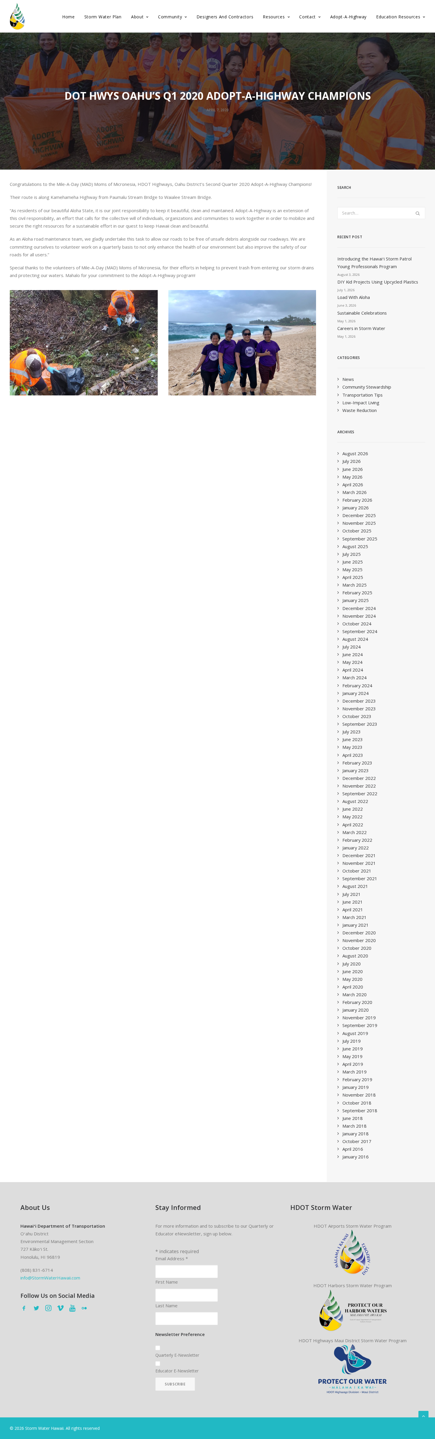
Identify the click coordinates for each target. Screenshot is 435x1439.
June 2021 (352, 902)
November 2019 (359, 1018)
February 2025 (357, 592)
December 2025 (359, 515)
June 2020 (352, 971)
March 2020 (354, 994)
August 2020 (355, 956)
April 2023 (352, 755)
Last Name (166, 1305)
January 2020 (355, 1010)
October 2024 (356, 624)
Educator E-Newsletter (177, 1371)
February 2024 (357, 685)
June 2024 (352, 654)
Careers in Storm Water (361, 328)
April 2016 (352, 1149)
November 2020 (359, 940)
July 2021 (351, 894)
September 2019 (359, 1025)
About (137, 17)
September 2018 (359, 1110)
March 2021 (354, 917)
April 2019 (352, 1064)
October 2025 (356, 531)
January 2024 (355, 693)
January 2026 (355, 508)
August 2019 (355, 1033)
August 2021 (355, 886)
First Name (166, 1282)
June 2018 (352, 1118)
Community (170, 17)
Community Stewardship (366, 387)
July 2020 (351, 964)
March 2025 (354, 585)
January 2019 (355, 1087)
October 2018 (356, 1103)
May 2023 (352, 747)
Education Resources (398, 17)
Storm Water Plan (103, 17)
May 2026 (352, 477)
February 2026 (357, 500)
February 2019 (357, 1079)
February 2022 (357, 840)
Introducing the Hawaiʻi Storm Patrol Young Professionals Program (374, 262)
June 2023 (352, 739)
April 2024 (352, 670)
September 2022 (359, 793)
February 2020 (357, 1002)
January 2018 (355, 1134)
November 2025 (359, 523)
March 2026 (354, 492)
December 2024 (359, 608)
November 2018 (359, 1095)
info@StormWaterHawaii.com (50, 1278)
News (348, 379)
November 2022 (359, 786)
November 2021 (359, 863)
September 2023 (359, 724)
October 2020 (356, 948)
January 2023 (355, 770)
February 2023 (357, 763)
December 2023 (359, 701)
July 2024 (351, 647)
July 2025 (351, 554)
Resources (274, 17)
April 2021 (352, 909)
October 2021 (356, 871)
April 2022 (352, 825)
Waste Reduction (359, 410)
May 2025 (352, 569)
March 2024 (354, 677)
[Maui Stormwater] (352, 1368)
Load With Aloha (353, 297)
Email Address (171, 1258)
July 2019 (351, 1041)
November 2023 (359, 709)
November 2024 (359, 616)
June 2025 (352, 562)
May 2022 (352, 817)
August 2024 (355, 639)
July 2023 (351, 732)
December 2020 (359, 933)
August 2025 (355, 546)
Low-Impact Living (360, 402)
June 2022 (352, 809)
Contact (307, 17)
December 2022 (359, 778)
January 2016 (355, 1157)
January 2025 (355, 600)
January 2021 (355, 925)
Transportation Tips (362, 395)
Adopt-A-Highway (348, 17)
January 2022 (355, 848)
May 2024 (352, 662)
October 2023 (356, 716)
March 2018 (354, 1126)
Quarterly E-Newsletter (177, 1355)
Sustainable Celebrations (362, 313)
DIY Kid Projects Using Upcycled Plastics (377, 282)
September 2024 (359, 631)
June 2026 (352, 469)
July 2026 (351, 461)
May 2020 (352, 979)
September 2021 (359, 878)
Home (68, 17)
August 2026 (355, 453)
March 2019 (354, 1072)
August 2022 (355, 801)
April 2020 (352, 987)
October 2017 (356, 1141)
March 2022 (354, 832)
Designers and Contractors (225, 17)
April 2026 (352, 484)
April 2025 (352, 577)
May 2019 (352, 1056)
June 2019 (352, 1049)
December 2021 (359, 855)
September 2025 (359, 539)
